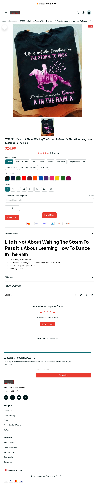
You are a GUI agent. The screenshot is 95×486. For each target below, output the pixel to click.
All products (12, 21)
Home (3, 21)
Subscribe (63, 375)
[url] (60, 476)
